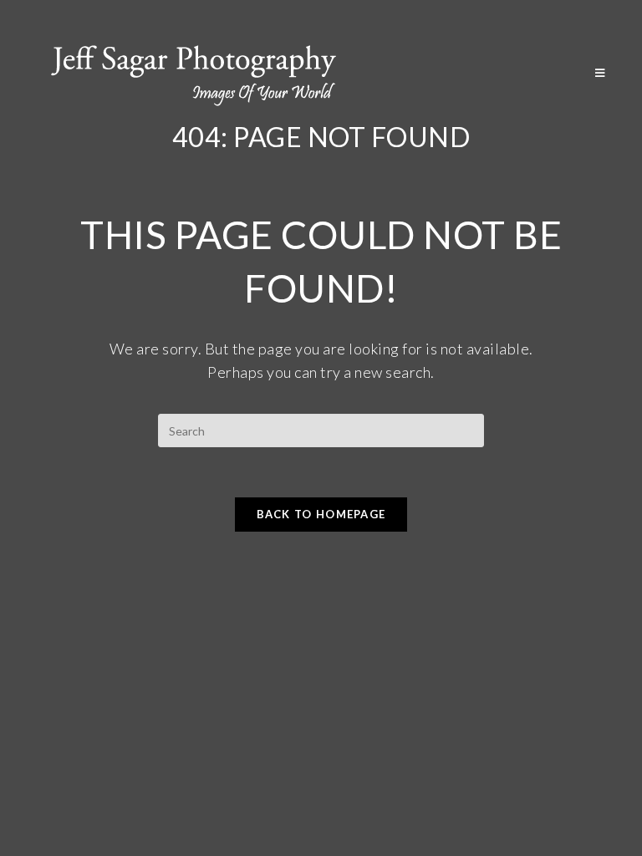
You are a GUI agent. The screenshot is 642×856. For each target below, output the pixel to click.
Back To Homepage (321, 514)
